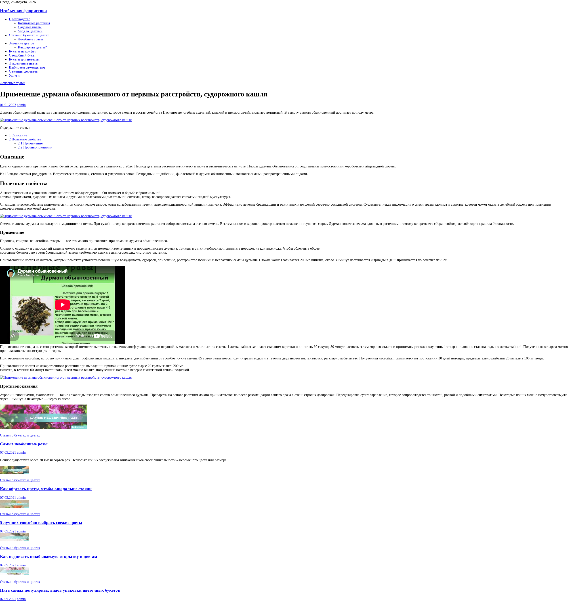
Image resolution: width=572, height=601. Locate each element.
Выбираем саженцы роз (27, 67)
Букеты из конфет (22, 51)
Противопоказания (35, 147)
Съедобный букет (22, 55)
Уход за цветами (30, 31)
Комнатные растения (34, 23)
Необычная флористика (23, 10)
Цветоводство (19, 19)
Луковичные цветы (23, 63)
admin (21, 105)
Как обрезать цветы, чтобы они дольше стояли (46, 488)
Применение (30, 143)
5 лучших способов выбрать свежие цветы (41, 522)
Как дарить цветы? (32, 47)
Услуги (14, 75)
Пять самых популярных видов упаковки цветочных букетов (60, 590)
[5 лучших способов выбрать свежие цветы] (14, 506)
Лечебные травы (30, 39)
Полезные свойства (25, 139)
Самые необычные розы (24, 444)
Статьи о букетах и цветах (29, 35)
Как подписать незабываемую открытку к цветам (48, 556)
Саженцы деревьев (23, 71)
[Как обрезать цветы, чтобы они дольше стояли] (14, 472)
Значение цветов (21, 43)
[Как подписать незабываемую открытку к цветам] (14, 540)
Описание (18, 135)
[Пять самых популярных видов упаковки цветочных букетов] (14, 574)
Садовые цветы (30, 27)
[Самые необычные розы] (43, 428)
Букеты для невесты (24, 59)
